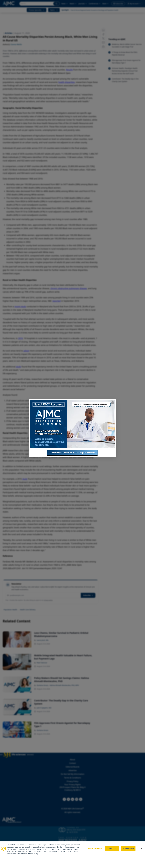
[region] (72, 848)
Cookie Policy (33, 854)
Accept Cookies (128, 848)
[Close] (141, 848)
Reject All (112, 848)
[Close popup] (112, 402)
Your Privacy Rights (95, 848)
